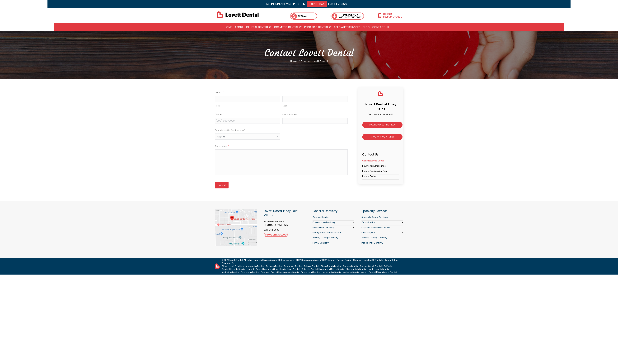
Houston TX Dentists (373, 260)
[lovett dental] (238, 14)
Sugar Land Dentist (310, 272)
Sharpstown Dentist (289, 272)
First (217, 105)
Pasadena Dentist (250, 272)
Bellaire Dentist (311, 266)
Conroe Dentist (350, 266)
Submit (222, 185)
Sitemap (357, 260)
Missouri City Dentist (356, 269)
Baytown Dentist (274, 266)
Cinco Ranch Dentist (331, 266)
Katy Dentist (294, 269)
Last (285, 105)
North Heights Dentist (378, 269)
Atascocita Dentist (254, 266)
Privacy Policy (344, 260)
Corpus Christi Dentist (371, 266)
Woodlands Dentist (387, 272)
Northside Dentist (230, 272)
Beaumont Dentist (293, 266)
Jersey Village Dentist (275, 269)
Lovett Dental (236, 260)
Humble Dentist (255, 269)
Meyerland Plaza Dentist (332, 269)
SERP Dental (302, 260)
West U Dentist (368, 272)
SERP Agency (329, 260)
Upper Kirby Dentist (332, 272)
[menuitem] (228, 27)
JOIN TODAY (317, 4)
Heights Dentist (238, 269)
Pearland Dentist (269, 272)
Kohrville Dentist (310, 269)
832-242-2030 (392, 16)
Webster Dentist (351, 272)
